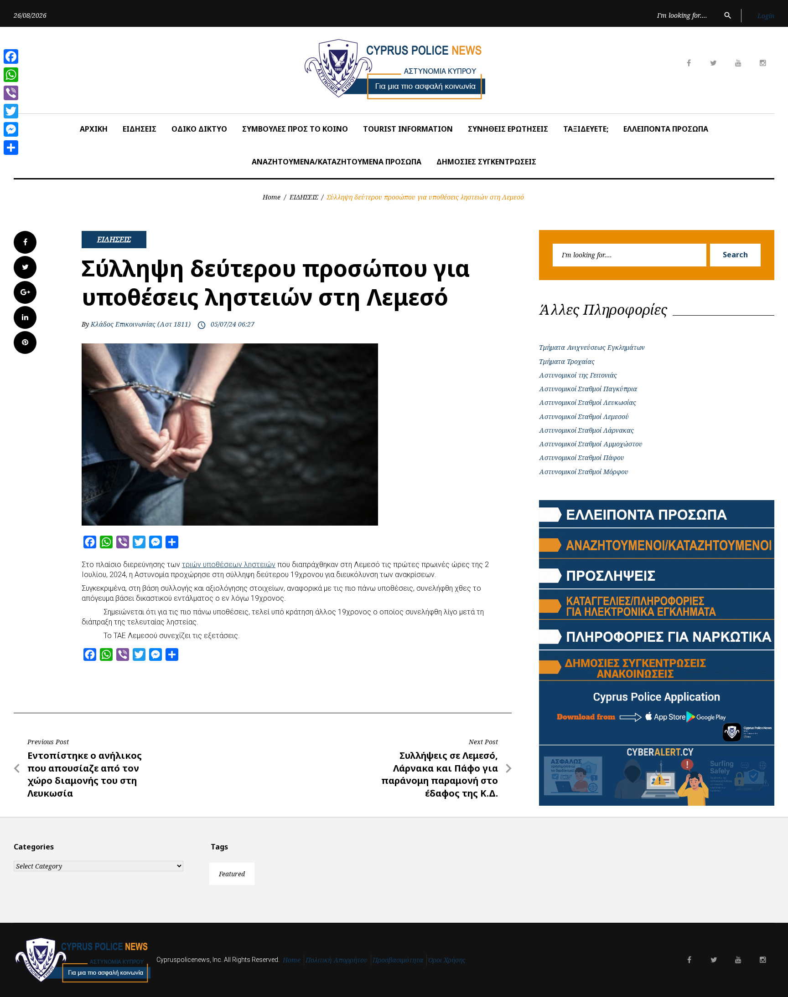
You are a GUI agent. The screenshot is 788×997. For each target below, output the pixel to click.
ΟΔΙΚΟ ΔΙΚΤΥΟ (199, 129)
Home (271, 197)
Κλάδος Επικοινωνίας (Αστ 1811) (141, 324)
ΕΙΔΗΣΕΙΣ (139, 129)
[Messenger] (11, 129)
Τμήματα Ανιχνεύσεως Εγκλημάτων (592, 347)
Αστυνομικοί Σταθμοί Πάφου (581, 457)
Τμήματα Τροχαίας (567, 361)
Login (765, 15)
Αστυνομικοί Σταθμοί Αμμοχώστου (591, 444)
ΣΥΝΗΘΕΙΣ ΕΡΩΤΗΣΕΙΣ (508, 129)
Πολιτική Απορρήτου (337, 960)
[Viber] (11, 93)
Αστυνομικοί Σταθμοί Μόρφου (583, 471)
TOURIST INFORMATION (408, 129)
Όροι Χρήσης (447, 960)
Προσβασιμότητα (398, 960)
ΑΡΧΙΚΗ (94, 129)
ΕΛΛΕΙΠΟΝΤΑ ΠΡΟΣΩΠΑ (665, 129)
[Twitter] (11, 111)
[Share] (11, 147)
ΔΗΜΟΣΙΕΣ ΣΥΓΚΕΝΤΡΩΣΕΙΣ (486, 162)
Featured (232, 873)
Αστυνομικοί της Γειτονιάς (578, 375)
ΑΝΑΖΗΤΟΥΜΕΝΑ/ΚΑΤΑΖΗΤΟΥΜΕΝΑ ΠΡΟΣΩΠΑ (336, 162)
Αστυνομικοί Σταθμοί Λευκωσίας (587, 402)
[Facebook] (11, 56)
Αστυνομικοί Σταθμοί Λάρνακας (586, 430)
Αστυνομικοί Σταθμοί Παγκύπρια (588, 388)
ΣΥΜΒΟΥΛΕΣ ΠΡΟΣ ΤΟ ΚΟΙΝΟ (295, 129)
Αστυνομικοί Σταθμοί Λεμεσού (584, 416)
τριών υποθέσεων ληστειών (228, 564)
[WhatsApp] (11, 75)
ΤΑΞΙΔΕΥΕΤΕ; (585, 129)
